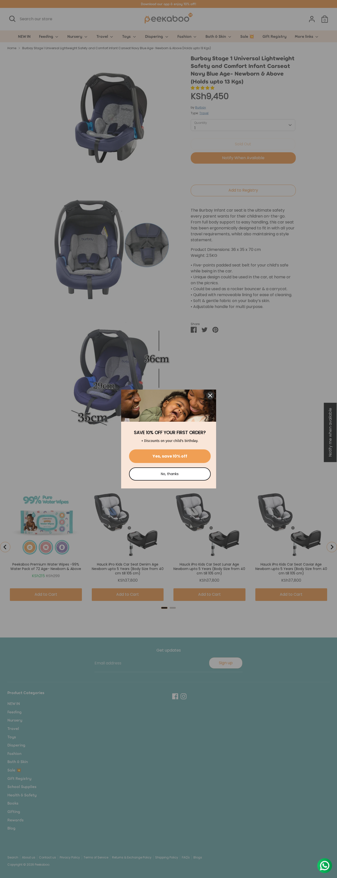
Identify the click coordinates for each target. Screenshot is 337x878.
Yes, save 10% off (169, 456)
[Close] (210, 395)
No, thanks (170, 473)
